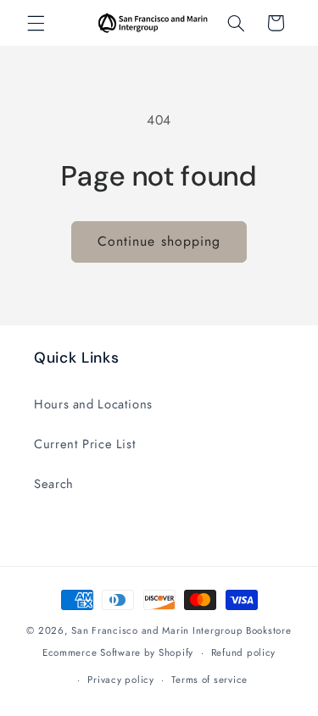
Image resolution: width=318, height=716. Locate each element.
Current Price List (85, 444)
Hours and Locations (93, 404)
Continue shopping (159, 241)
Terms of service (209, 679)
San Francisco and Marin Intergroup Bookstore (181, 630)
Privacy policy (120, 679)
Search (54, 484)
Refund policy (243, 652)
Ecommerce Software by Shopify (117, 652)
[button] (35, 22)
